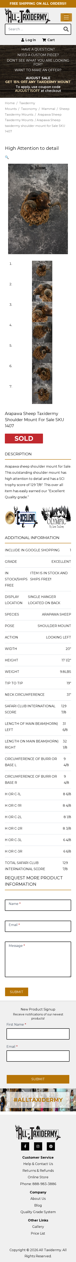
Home (10, 103)
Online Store (38, 1177)
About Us (38, 1199)
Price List (38, 1233)
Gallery (38, 1227)
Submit (16, 992)
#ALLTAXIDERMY (38, 1099)
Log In (30, 40)
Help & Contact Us (38, 1164)
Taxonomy (29, 109)
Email (12, 1047)
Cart (51, 40)
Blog (38, 1205)
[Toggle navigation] (66, 17)
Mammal (48, 109)
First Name (16, 1024)
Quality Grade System (38, 1212)
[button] (7, 157)
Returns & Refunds (38, 1171)
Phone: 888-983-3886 (38, 1184)
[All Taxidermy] (38, 1132)
